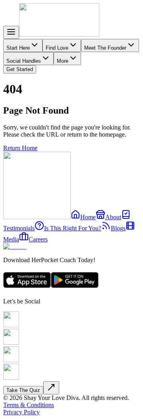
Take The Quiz (23, 390)
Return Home (20, 148)
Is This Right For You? (72, 228)
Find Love (57, 48)
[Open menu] (11, 32)
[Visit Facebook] (11, 325)
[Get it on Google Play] (75, 287)
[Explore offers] (51, 389)
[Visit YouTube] (11, 377)
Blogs (118, 228)
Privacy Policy (21, 412)
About (113, 217)
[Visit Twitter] (11, 360)
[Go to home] (59, 34)
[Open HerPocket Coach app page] (14, 246)
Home (88, 217)
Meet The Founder (105, 48)
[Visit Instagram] (11, 342)
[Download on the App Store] (27, 287)
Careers (38, 239)
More (62, 61)
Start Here (18, 48)
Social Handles (23, 61)
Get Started (19, 69)
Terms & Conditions (28, 405)
